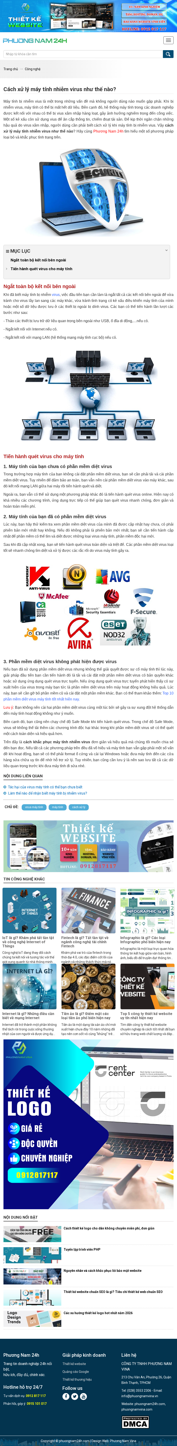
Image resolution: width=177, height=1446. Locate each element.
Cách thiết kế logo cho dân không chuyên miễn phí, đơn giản (109, 1228)
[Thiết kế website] (88, 16)
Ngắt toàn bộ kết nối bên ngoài (38, 260)
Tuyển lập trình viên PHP (82, 1249)
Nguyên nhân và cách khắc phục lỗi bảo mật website (103, 1270)
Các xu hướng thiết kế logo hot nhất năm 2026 (98, 1313)
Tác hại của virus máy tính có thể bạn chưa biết (45, 787)
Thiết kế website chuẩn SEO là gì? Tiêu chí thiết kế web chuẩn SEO (113, 1292)
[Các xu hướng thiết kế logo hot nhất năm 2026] (32, 1319)
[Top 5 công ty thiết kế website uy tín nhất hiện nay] (147, 986)
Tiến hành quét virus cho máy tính (41, 268)
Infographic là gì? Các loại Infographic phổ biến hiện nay (145, 940)
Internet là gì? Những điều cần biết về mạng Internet (28, 1016)
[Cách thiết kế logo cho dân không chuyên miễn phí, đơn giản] (32, 1234)
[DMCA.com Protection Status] (135, 1422)
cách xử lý (78, 807)
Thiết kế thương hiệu (77, 1379)
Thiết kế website (74, 1364)
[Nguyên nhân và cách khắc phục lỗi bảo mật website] (32, 1276)
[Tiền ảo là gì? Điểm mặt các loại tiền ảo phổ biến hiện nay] (88, 986)
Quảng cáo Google (75, 1372)
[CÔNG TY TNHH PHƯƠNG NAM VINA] (35, 40)
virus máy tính (34, 807)
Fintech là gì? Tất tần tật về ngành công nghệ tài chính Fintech (85, 942)
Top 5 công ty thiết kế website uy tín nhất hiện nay (146, 1016)
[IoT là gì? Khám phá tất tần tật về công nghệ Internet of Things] (29, 911)
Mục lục (19, 251)
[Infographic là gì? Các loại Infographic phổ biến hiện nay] (147, 911)
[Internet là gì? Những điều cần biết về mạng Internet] (29, 986)
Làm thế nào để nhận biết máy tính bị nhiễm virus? (47, 793)
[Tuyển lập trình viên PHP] (32, 1255)
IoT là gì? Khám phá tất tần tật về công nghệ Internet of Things (28, 942)
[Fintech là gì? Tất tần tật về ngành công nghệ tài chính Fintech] (88, 911)
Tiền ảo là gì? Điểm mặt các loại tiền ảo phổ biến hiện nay (85, 1016)
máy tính (57, 807)
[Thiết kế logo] (88, 1124)
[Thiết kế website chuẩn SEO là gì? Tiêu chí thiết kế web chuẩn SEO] (32, 1298)
